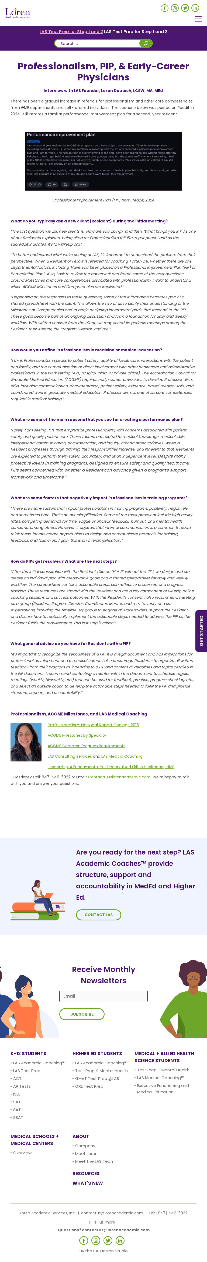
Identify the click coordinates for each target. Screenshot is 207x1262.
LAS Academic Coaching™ (39, 1063)
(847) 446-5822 (171, 1213)
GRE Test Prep (89, 1086)
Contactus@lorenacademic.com (119, 777)
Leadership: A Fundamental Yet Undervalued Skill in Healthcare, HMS (111, 767)
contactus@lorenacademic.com (112, 1213)
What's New (88, 1183)
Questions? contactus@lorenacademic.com (104, 1230)
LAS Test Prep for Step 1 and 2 (71, 31)
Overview (22, 1152)
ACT (17, 1078)
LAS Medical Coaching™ (160, 1077)
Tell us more (103, 1222)
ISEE (16, 1094)
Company (85, 1145)
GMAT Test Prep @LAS (97, 1078)
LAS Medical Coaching (122, 756)
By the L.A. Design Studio (104, 1251)
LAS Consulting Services (70, 756)
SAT (17, 1102)
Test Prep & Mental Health (101, 1070)
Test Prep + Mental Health (163, 1070)
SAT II (18, 1109)
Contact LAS (99, 914)
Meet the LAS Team (95, 1161)
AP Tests (22, 1086)
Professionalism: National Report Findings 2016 (93, 725)
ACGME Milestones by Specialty (77, 735)
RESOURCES (86, 1173)
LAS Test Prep (26, 1070)
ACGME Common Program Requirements (86, 746)
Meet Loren (86, 1153)
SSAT (18, 1117)
